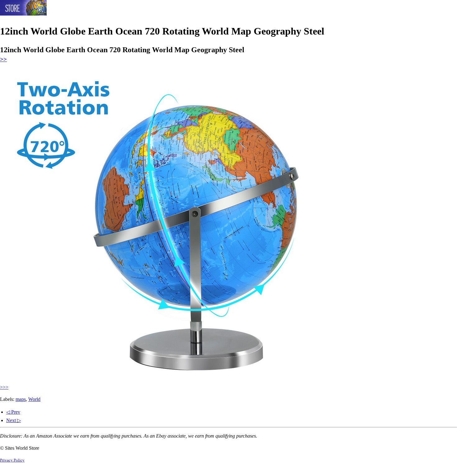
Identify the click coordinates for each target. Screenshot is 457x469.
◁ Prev (13, 412)
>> (3, 59)
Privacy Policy (12, 460)
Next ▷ (13, 420)
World (34, 399)
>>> (4, 387)
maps (21, 399)
